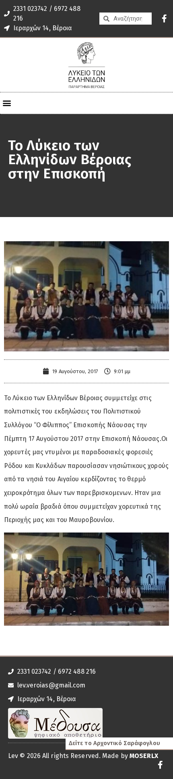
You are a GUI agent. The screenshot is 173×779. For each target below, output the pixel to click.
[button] (6, 103)
